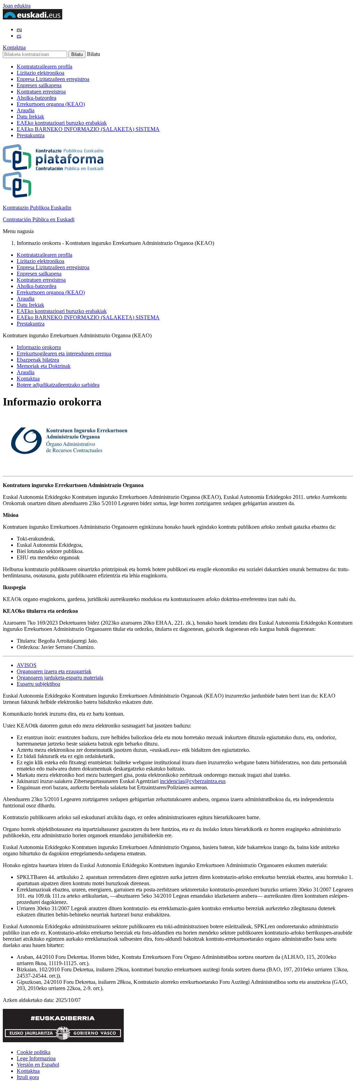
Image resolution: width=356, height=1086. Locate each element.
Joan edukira (17, 6)
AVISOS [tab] (27, 665)
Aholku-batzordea (36, 98)
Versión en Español (38, 1065)
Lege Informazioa (36, 1058)
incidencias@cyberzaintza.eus (193, 781)
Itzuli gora (28, 1077)
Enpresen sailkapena (39, 85)
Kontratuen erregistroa (41, 91)
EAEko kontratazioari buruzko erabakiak (62, 123)
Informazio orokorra (39, 347)
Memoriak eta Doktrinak (44, 366)
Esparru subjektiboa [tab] (38, 684)
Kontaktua (14, 47)
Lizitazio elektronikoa (40, 73)
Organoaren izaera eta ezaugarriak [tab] (54, 671)
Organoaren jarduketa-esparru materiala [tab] (60, 678)
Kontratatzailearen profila (44, 66)
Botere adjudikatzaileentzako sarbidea (58, 385)
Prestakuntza (30, 135)
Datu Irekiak (30, 117)
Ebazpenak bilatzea (38, 360)
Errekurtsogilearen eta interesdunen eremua (64, 353)
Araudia (25, 110)
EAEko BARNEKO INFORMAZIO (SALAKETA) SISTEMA (88, 129)
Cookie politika (33, 1052)
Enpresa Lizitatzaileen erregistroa (53, 79)
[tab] (185, 665)
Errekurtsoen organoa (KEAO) (51, 104)
